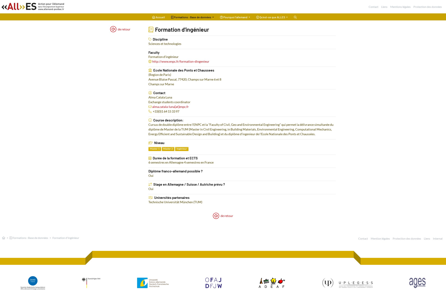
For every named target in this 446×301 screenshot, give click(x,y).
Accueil (160, 17)
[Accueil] (3, 237)
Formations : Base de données (30, 237)
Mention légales (380, 238)
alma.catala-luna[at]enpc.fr (170, 107)
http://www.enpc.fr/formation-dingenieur (180, 61)
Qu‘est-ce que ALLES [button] (272, 17)
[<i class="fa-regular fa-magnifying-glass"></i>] (295, 16)
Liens (384, 6)
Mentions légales (400, 6)
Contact (373, 6)
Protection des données (427, 6)
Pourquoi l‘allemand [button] (235, 17)
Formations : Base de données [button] (193, 17)
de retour (124, 29)
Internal (438, 238)
